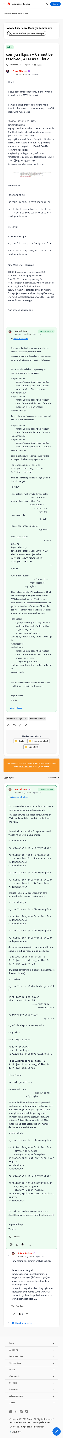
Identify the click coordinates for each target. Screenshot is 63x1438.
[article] (31, 1017)
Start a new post (25, 766)
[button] (15, 64)
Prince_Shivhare (20, 71)
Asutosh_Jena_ (21, 331)
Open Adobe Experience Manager (28, 33)
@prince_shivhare (20, 338)
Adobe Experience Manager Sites (16, 13)
